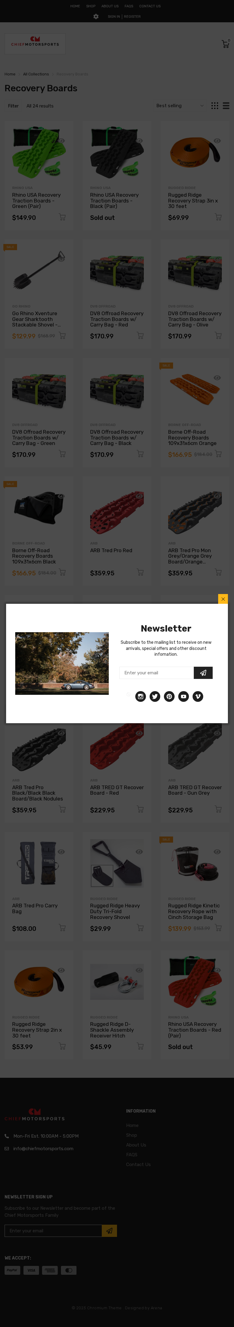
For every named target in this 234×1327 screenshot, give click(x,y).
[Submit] (203, 673)
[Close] (223, 599)
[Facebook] (129, 696)
